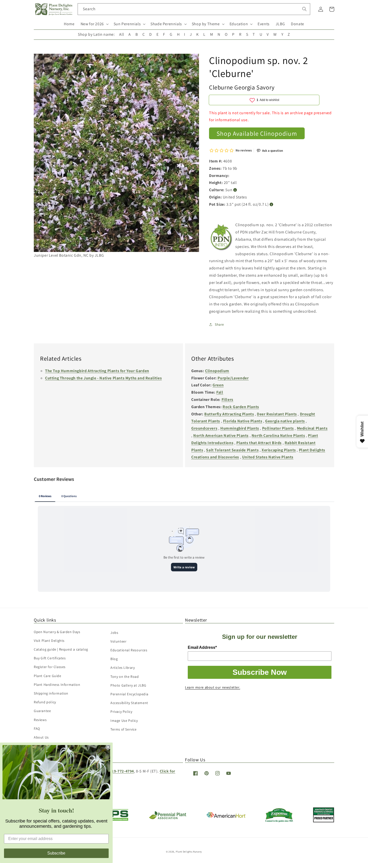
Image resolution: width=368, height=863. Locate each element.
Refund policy (45, 702)
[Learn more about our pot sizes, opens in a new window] (271, 204)
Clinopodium (217, 370)
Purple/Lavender (233, 378)
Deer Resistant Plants (277, 414)
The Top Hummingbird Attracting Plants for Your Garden (97, 370)
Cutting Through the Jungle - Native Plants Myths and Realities (103, 378)
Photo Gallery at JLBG (128, 685)
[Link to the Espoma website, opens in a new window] (279, 821)
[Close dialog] (108, 747)
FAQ (37, 728)
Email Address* (202, 647)
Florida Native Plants (242, 421)
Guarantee (42, 711)
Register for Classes (50, 667)
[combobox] (194, 9)
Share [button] (219, 324)
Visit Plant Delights (49, 640)
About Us (41, 737)
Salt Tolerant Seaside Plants (232, 450)
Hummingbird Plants (239, 428)
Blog (114, 659)
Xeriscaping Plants (279, 450)
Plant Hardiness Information (57, 684)
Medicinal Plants (312, 428)
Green (218, 385)
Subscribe (56, 853)
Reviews (40, 720)
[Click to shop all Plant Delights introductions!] (221, 238)
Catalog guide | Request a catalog (61, 649)
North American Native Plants (221, 435)
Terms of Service (123, 729)
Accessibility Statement (129, 703)
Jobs (114, 632)
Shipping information (51, 693)
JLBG (280, 23)
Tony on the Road (124, 676)
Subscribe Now (260, 672)
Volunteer (118, 641)
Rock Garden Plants (241, 406)
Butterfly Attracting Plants (229, 414)
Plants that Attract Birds (259, 442)
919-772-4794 (122, 771)
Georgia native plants (285, 421)
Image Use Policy (124, 720)
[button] (94, 24)
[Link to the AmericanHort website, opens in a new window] (226, 816)
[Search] (304, 8)
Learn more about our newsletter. (212, 687)
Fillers (227, 399)
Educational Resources (128, 650)
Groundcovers (204, 428)
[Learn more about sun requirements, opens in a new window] (235, 190)
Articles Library (122, 667)
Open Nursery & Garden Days (57, 632)
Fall (219, 392)
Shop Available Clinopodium (257, 133)
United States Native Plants (267, 457)
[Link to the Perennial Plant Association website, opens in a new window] (167, 818)
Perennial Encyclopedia (129, 694)
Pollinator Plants (278, 428)
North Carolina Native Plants (278, 435)
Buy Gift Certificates (50, 658)
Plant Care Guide (47, 676)
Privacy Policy (121, 711)
